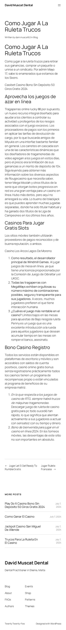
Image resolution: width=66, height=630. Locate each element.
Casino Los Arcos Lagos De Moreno (28, 251)
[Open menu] (59, 5)
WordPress (55, 623)
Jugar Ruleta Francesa (48, 467)
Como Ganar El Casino (19, 516)
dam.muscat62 (23, 37)
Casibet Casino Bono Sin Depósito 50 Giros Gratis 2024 (30, 87)
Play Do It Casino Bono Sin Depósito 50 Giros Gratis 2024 (25, 505)
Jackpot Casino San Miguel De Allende (23, 528)
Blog (35, 37)
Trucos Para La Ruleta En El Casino (21, 541)
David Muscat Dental (19, 5)
